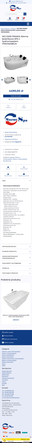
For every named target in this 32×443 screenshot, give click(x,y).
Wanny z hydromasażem (9, 353)
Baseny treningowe (7, 362)
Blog (3, 385)
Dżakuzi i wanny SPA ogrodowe (11, 351)
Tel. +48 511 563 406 (7, 395)
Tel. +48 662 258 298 (8, 392)
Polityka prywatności (8, 378)
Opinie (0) (5, 268)
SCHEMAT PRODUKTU (9, 251)
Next (30, 80)
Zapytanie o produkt (10, 273)
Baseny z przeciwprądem (9, 360)
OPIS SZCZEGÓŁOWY (9, 246)
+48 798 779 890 (21, 2)
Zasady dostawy (6, 373)
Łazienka (13, 28)
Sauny (4, 364)
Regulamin (5, 376)
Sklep (3, 365)
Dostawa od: (11, 139)
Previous (2, 80)
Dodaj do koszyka (16, 96)
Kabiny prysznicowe (8, 357)
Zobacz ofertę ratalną (11, 132)
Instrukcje (5, 380)
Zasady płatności (7, 371)
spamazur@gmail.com (17, 1)
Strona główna (5, 28)
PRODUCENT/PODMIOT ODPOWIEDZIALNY (10, 257)
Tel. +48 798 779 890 (8, 394)
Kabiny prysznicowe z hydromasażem (13, 358)
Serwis (4, 381)
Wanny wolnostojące (8, 355)
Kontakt (4, 383)
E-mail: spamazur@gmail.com (11, 397)
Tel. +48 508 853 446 (8, 390)
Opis (3, 181)
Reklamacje (5, 374)
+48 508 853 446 (12, 2)
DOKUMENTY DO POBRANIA (11, 263)
